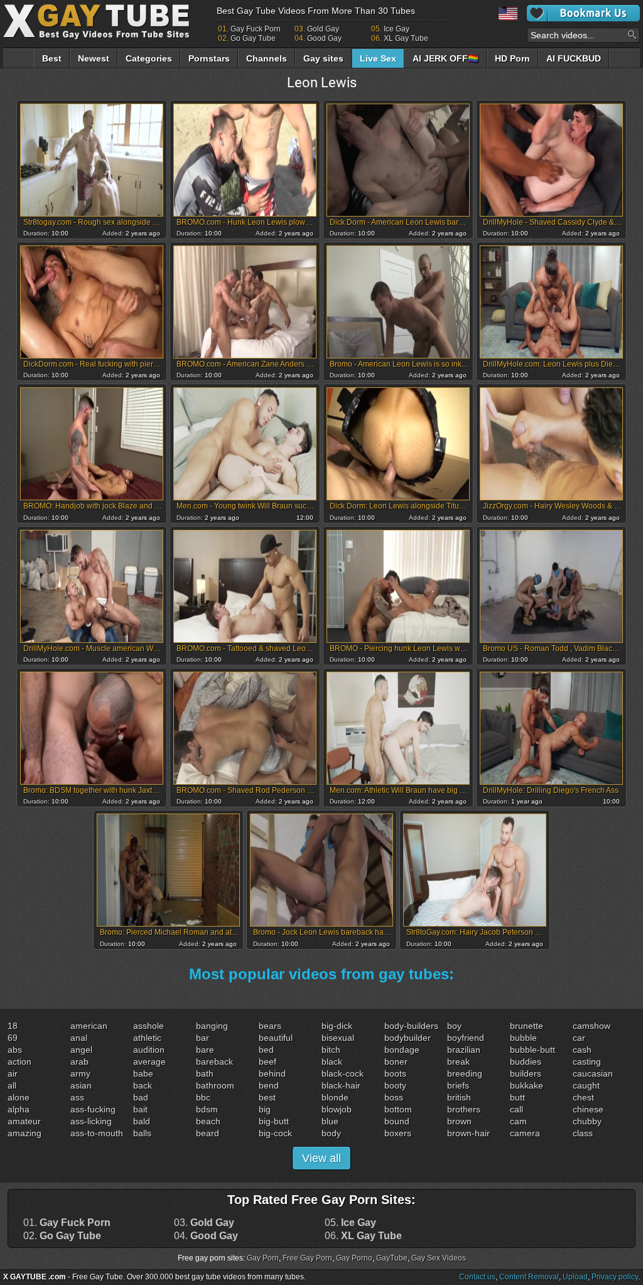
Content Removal (529, 1276)
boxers (397, 1133)
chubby (587, 1121)
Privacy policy (615, 1276)
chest (583, 1097)
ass (77, 1097)
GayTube (392, 1258)
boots (395, 1073)
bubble (523, 1037)
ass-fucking (93, 1109)
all (12, 1085)
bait (140, 1109)
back (142, 1085)
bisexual (338, 1037)
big (265, 1109)
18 (13, 1025)
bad (140, 1097)
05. (350, 1223)
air (13, 1073)
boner (396, 1061)
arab (79, 1061)
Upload (575, 1276)
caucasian (593, 1073)
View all (321, 1158)
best (267, 1097)
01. (67, 1223)
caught (586, 1085)
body (331, 1133)
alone (19, 1097)
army (80, 1073)
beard (207, 1133)
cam (518, 1121)
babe (143, 1073)
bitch (331, 1049)
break (458, 1061)
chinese (588, 1109)
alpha (19, 1109)
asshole (148, 1025)
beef (267, 1061)
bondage (401, 1049)
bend (269, 1085)
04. (206, 1236)
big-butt (274, 1121)
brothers (463, 1109)
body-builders (411, 1025)
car (579, 1037)
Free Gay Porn (307, 1258)
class (583, 1133)
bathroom (215, 1085)
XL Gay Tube (406, 38)
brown (459, 1121)
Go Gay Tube (253, 38)
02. (62, 1236)
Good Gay (324, 38)
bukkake (526, 1085)
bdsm (207, 1109)
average (149, 1061)
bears (270, 1025)
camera (525, 1133)
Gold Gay (323, 28)
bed (266, 1049)
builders (525, 1073)
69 (13, 1037)
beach (208, 1121)
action (19, 1061)
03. (204, 1223)
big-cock (275, 1133)
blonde (335, 1097)
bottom (398, 1109)
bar (202, 1037)
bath (204, 1073)
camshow (591, 1025)
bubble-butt (532, 1049)
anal (78, 1037)
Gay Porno (354, 1258)
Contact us (477, 1276)
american (88, 1025)
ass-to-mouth (96, 1133)
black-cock (343, 1073)
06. (363, 1236)
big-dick (337, 1025)
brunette (526, 1025)
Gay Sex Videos (438, 1258)
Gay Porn (263, 1258)
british (459, 1097)
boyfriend (465, 1037)
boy (454, 1025)
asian (81, 1085)
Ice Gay (396, 28)
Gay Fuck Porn (255, 28)
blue (330, 1121)
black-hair (341, 1085)
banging (212, 1025)
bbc (203, 1097)
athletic (147, 1037)
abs (15, 1049)
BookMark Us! (583, 13)
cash (582, 1049)
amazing (24, 1133)
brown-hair (468, 1133)
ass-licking (91, 1121)
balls (142, 1133)
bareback (214, 1061)
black (332, 1061)
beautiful (276, 1037)
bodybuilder (407, 1037)
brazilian (463, 1049)
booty (395, 1085)
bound (396, 1121)
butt (517, 1097)
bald (141, 1121)
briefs (458, 1085)
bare (205, 1049)
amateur (24, 1121)
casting (587, 1061)
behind (272, 1073)
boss (393, 1097)
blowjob (337, 1109)
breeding (464, 1073)
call (516, 1109)
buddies (525, 1061)
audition (149, 1049)
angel (81, 1049)
